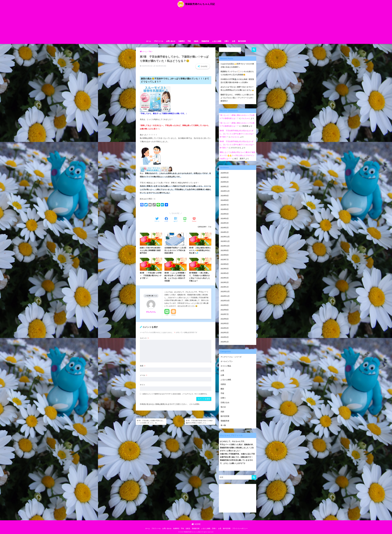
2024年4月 (225, 219)
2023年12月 (225, 237)
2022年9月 (225, 305)
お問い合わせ (170, 41)
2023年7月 (225, 260)
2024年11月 (225, 191)
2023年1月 (225, 287)
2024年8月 (225, 200)
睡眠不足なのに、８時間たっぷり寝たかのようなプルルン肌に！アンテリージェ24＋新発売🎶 (237, 98)
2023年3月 (225, 278)
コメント (144, 338)
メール (143, 375)
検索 (254, 49)
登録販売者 (205, 41)
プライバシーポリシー (240, 528)
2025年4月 (225, 173)
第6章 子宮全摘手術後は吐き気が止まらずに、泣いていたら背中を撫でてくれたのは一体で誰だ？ (237, 134)
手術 (189, 41)
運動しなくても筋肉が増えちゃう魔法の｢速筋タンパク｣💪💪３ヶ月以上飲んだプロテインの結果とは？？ (237, 155)
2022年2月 (225, 337)
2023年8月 (225, 255)
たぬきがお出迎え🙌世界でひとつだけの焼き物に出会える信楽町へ (237, 65)
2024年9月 (225, 196)
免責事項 (181, 41)
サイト (142, 385)
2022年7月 (225, 314)
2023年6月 (225, 264)
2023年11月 (225, 241)
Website (173, 315)
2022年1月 (225, 342)
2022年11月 (225, 296)
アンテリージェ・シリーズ (231, 357)
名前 (143, 366)
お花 (233, 41)
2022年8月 (225, 310)
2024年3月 (225, 223)
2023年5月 (225, 269)
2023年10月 (225, 246)
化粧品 (196, 41)
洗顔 (222, 412)
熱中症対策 (242, 41)
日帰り (226, 41)
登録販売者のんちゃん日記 (199, 3)
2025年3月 (225, 177)
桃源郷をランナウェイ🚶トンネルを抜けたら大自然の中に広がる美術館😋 (237, 73)
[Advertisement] (196, 23)
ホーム (148, 41)
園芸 (222, 389)
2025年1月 (225, 187)
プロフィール (158, 41)
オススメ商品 (226, 366)
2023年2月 (225, 282)
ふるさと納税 (216, 41)
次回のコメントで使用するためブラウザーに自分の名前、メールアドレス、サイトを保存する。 (175, 394)
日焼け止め (225, 403)
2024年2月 (225, 228)
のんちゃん (245, 118)
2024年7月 (225, 205)
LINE (167, 315)
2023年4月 (225, 273)
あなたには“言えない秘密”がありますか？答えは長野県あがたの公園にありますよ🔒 (237, 88)
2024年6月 (225, 209)
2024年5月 (225, 214)
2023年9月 (225, 250)
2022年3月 (225, 333)
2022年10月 (225, 301)
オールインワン (227, 361)
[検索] (254, 477)
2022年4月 (225, 328)
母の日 (223, 407)
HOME (197, 524)
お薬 (222, 375)
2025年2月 (225, 182)
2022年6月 (225, 319)
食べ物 (223, 425)
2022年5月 (225, 323)
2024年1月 (225, 232)
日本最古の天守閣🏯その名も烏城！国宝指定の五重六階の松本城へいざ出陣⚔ (237, 80)
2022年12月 (225, 292)
